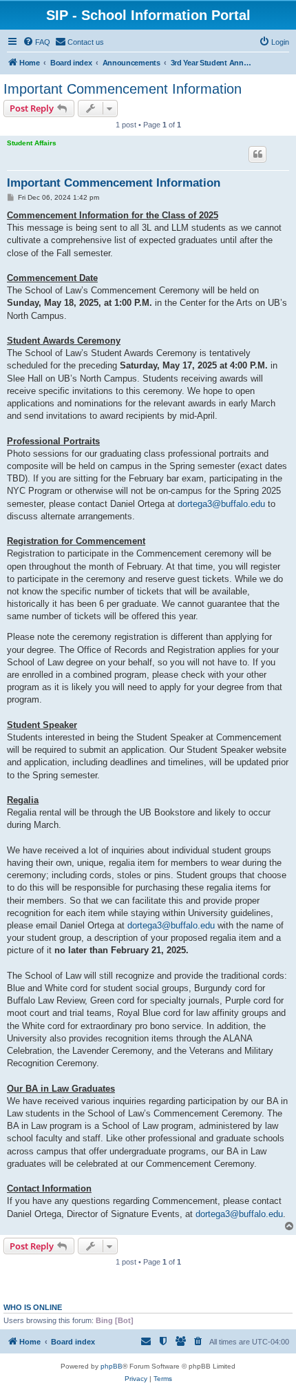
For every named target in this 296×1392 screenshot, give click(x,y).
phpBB (112, 1366)
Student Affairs (31, 143)
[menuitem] (36, 42)
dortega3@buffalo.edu (221, 504)
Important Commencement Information (122, 88)
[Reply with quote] (257, 154)
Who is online (32, 1307)
